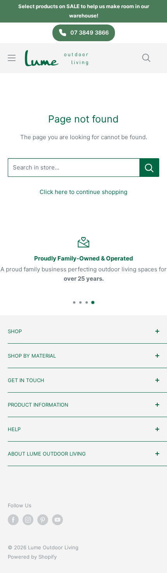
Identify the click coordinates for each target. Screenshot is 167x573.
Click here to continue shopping (83, 192)
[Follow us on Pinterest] (42, 519)
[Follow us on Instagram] (28, 519)
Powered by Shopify (32, 557)
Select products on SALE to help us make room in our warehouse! (83, 11)
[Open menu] (12, 58)
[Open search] (146, 58)
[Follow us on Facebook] (13, 519)
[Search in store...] (149, 167)
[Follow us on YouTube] (57, 519)
